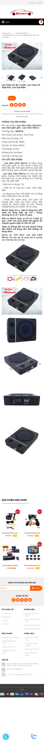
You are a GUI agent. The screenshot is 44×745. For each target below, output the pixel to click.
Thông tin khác (22, 117)
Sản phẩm (7, 617)
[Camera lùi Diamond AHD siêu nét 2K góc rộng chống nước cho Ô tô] (33, 521)
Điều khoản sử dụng (11, 637)
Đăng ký (39, 3)
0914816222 (17, 669)
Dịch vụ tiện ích (9, 647)
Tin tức (5, 620)
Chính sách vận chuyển (31, 644)
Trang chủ (7, 613)
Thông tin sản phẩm (22, 111)
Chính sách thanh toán (32, 638)
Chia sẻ (5, 105)
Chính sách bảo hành (31, 654)
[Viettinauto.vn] (22, 12)
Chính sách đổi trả (32, 649)
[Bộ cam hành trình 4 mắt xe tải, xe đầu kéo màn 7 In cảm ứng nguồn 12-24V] (33, 554)
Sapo (22, 689)
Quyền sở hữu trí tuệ (9, 651)
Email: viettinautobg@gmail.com (19, 674)
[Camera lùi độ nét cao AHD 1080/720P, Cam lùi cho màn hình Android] (11, 521)
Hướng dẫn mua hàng (31, 614)
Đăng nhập (31, 3)
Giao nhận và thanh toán (32, 620)
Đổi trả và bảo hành (32, 625)
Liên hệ (6, 624)
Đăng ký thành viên (32, 629)
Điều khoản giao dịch (9, 642)
